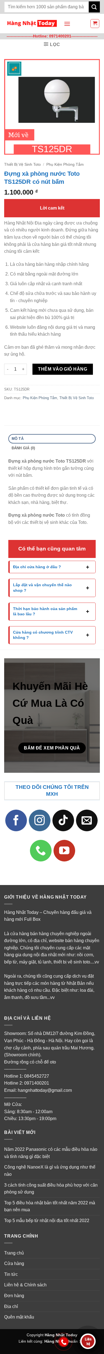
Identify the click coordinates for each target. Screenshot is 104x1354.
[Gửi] (94, 6)
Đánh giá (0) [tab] (23, 448)
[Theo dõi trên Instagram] (39, 820)
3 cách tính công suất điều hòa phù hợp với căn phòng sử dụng (51, 1188)
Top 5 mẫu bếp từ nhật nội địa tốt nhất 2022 (46, 1220)
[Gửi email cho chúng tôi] (87, 820)
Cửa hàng (14, 1263)
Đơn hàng (14, 1295)
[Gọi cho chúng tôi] (41, 850)
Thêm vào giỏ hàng (62, 369)
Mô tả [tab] (18, 439)
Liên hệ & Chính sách (25, 1284)
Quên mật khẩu (19, 1317)
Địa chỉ (11, 1306)
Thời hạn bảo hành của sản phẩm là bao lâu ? (45, 611)
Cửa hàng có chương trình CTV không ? (43, 635)
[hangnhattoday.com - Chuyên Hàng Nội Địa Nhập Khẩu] (32, 23)
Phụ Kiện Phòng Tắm (65, 164)
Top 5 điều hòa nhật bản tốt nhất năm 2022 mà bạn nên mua (49, 1206)
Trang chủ (14, 1253)
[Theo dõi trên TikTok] (63, 820)
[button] (67, 23)
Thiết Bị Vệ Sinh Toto (22, 164)
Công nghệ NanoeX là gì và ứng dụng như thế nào (49, 1171)
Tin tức (11, 1274)
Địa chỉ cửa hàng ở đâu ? (37, 567)
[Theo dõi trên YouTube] (64, 850)
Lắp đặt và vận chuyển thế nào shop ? (42, 588)
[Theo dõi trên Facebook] (16, 820)
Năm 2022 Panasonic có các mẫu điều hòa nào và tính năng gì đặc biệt (50, 1153)
